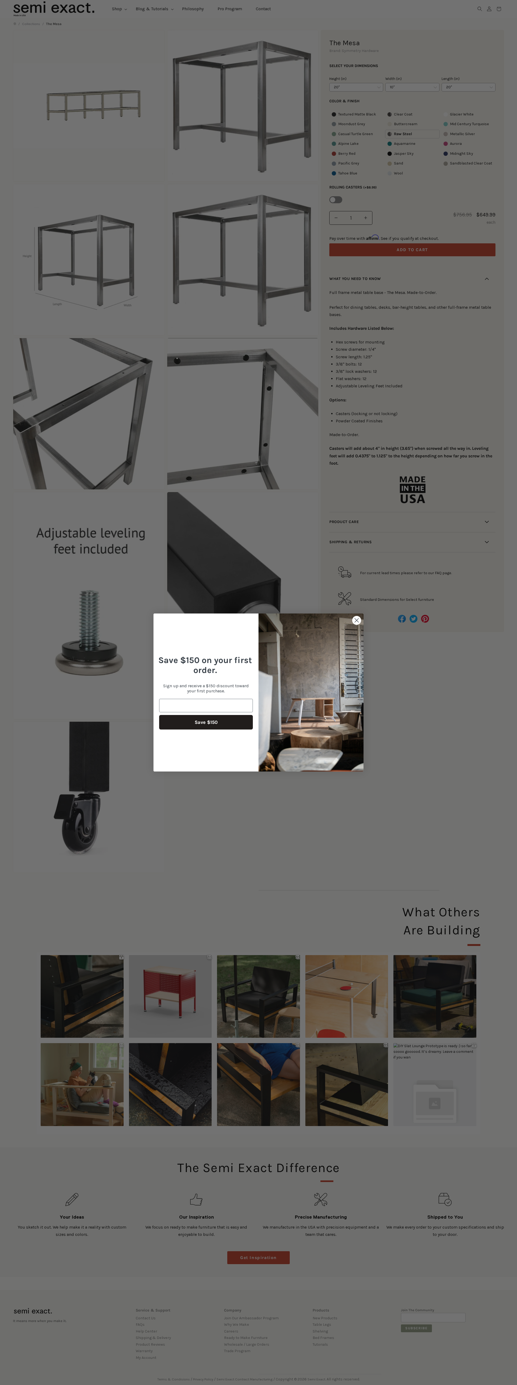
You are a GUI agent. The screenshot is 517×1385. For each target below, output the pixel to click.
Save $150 (206, 722)
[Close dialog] (356, 620)
